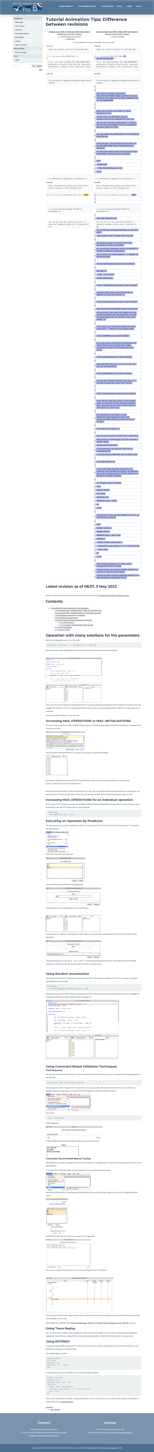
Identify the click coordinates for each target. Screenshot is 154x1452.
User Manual (19, 26)
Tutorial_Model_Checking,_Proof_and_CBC (113, 1323)
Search (39, 66)
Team (138, 6)
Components (66, 6)
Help (40, 70)
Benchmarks (19, 37)
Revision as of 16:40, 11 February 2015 (64, 32)
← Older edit (69, 39)
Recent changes (21, 52)
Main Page (19, 22)
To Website (33, 1436)
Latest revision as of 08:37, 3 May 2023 (112, 32)
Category (49, 1407)
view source (85, 32)
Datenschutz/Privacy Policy (48, 1436)
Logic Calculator (21, 45)
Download (107, 6)
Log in (17, 60)
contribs (78, 34)
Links (129, 6)
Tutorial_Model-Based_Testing (81, 1323)
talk (72, 34)
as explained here (66, 1402)
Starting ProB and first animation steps (114, 595)
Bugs (120, 6)
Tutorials (18, 30)
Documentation (87, 6)
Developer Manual (22, 33)
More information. (125, 1432)
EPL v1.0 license (112, 1432)
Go (34, 66)
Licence (18, 41)
